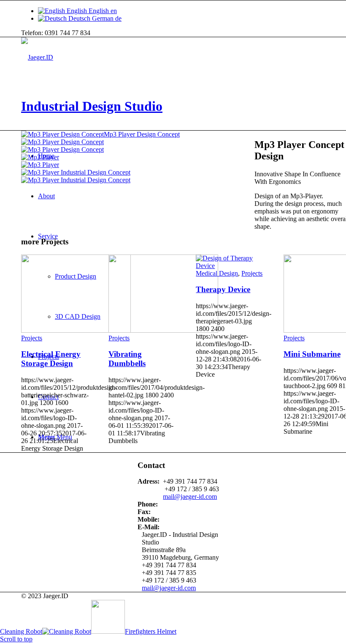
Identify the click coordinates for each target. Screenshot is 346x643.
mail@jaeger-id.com (169, 587)
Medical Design (217, 273)
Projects (31, 338)
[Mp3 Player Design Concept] (128, 145)
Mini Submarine (312, 354)
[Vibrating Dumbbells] (163, 330)
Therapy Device (223, 289)
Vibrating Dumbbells (127, 359)
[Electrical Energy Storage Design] (76, 330)
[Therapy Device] (229, 265)
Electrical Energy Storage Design (51, 359)
